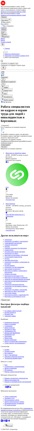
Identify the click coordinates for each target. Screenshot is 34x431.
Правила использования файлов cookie (13, 15)
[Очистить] (3, 67)
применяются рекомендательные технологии (16, 409)
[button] (3, 38)
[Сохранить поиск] (3, 72)
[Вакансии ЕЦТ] (19, 175)
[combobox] (9, 63)
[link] (4, 34)
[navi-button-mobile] (3, 44)
